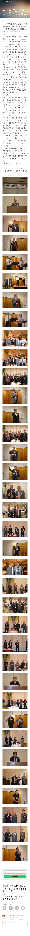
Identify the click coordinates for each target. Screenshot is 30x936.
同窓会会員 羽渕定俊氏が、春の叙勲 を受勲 (14, 897)
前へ (3, 884)
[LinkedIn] (17, 908)
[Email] (23, 908)
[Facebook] (4, 908)
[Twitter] (11, 908)
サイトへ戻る (8, 1)
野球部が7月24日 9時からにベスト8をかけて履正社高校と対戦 (14, 888)
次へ (3, 894)
